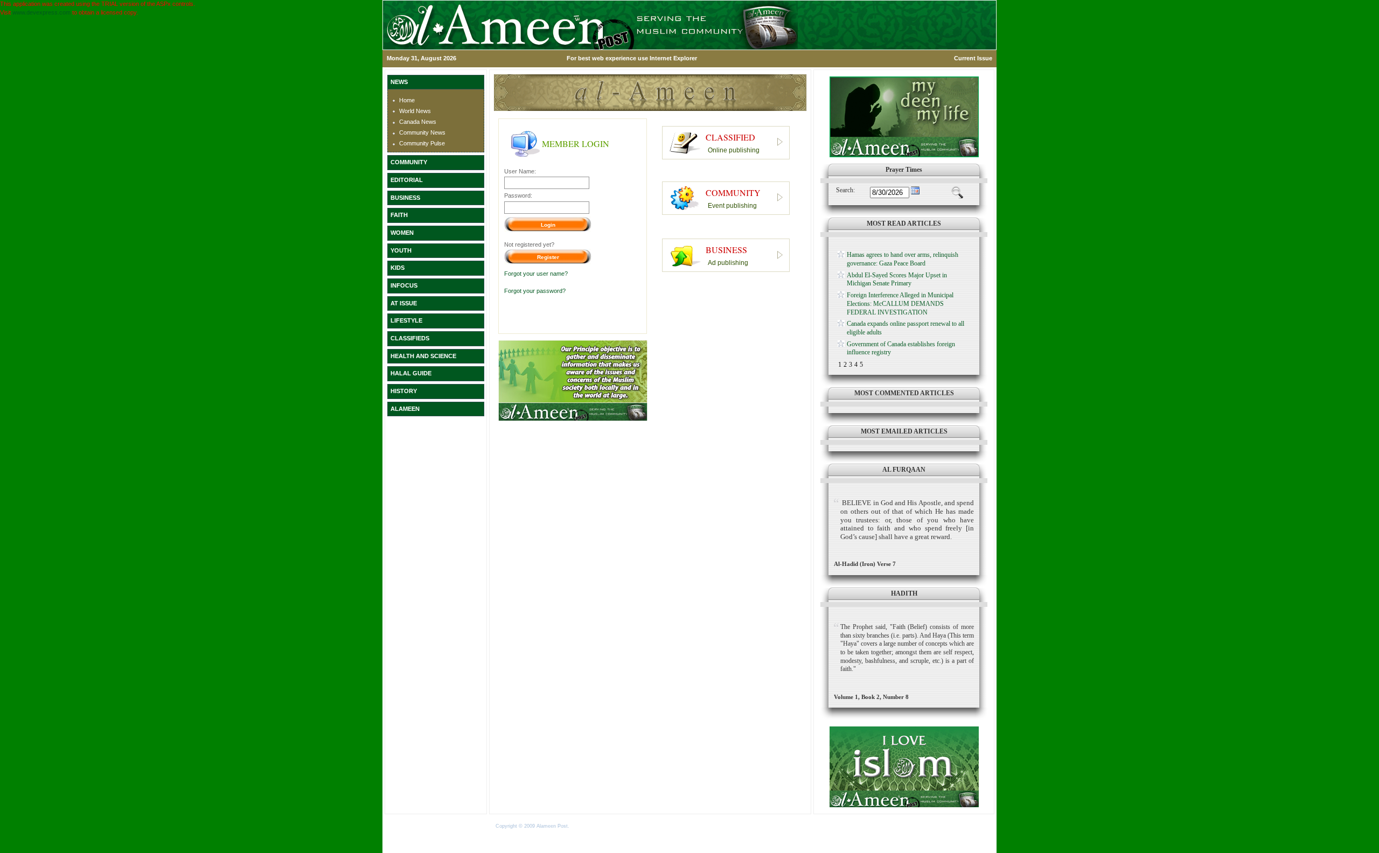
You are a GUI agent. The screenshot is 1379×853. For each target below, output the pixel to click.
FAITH (399, 215)
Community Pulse (422, 143)
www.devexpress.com (41, 12)
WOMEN (402, 232)
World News (415, 111)
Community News (422, 132)
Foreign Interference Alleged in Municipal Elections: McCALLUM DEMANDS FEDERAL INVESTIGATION (900, 303)
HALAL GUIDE (411, 373)
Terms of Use (586, 826)
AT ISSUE (404, 303)
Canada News (417, 121)
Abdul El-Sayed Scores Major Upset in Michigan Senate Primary (897, 279)
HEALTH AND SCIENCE (423, 356)
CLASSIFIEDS (410, 338)
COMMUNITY (409, 162)
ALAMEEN (405, 408)
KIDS (398, 267)
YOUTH (401, 250)
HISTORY (404, 391)
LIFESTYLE (406, 320)
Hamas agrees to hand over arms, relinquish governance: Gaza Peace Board (902, 259)
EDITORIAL (407, 180)
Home (407, 100)
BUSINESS (405, 197)
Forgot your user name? (536, 273)
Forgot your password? (535, 291)
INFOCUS (404, 285)
